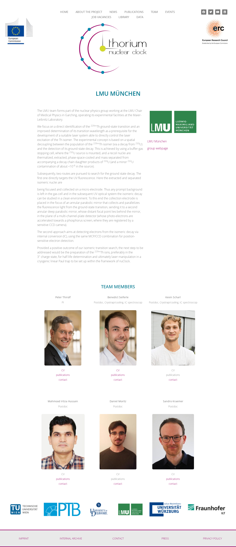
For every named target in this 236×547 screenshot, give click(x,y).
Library (124, 17)
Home (64, 12)
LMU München (157, 141)
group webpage (157, 148)
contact (63, 379)
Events (170, 12)
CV (63, 370)
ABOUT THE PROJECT (89, 12)
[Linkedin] (224, 12)
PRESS (165, 538)
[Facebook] (203, 12)
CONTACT (118, 538)
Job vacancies (101, 17)
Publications (133, 12)
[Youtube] (217, 12)
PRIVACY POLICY (212, 538)
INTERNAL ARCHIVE (71, 538)
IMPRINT (24, 538)
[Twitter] (210, 12)
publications (63, 375)
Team (154, 12)
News (113, 12)
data (139, 17)
